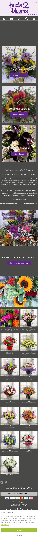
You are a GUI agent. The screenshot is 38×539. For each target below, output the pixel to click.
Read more (5, 524)
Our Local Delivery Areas (19, 263)
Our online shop (19, 75)
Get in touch (19, 154)
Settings (19, 535)
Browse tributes (19, 115)
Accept (19, 530)
